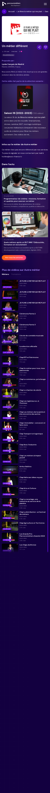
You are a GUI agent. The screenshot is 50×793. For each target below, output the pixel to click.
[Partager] (39, 47)
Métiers (5, 274)
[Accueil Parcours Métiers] (11, 4)
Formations (16, 274)
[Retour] (4, 11)
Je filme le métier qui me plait (29, 11)
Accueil (11, 11)
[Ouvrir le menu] (45, 4)
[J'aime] (45, 47)
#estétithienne (8, 55)
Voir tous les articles (14, 257)
